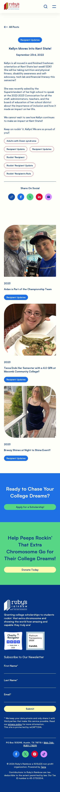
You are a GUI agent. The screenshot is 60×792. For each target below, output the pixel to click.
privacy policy (15, 724)
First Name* (11, 665)
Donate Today (30, 569)
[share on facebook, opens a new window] (20, 197)
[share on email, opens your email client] (48, 197)
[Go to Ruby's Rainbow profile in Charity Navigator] (13, 641)
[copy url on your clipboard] (11, 197)
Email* (7, 694)
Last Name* (11, 680)
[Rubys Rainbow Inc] (35, 641)
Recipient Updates (30, 40)
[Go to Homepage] (11, 6)
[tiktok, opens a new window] (43, 754)
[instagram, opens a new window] (34, 754)
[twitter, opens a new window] (25, 754)
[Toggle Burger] (54, 6)
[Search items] (45, 6)
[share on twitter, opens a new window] (30, 197)
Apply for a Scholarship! (30, 507)
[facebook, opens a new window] (16, 754)
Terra (43, 767)
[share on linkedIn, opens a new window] (39, 197)
